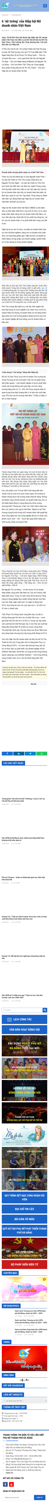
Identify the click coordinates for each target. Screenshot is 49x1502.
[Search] (45, 1010)
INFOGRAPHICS (11, 1305)
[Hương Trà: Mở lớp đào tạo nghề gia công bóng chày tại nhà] (24, 939)
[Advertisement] (24, 101)
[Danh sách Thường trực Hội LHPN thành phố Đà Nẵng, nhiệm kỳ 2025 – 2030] (7, 1313)
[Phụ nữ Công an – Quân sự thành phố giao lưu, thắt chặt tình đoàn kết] (24, 861)
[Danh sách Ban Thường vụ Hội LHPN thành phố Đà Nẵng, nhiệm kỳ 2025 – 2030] (7, 1322)
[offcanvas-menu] (45, 6)
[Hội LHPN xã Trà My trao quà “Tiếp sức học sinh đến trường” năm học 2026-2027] (24, 979)
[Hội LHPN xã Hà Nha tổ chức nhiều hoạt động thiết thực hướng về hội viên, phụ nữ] (24, 821)
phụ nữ (44, 288)
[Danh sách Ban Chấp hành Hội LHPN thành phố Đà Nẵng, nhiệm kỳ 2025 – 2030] (7, 1331)
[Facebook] (5, 1484)
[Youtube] (11, 1484)
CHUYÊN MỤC (10, 1273)
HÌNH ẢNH (8, 1375)
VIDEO (6, 1342)
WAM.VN (9, 1473)
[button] (4, 1380)
